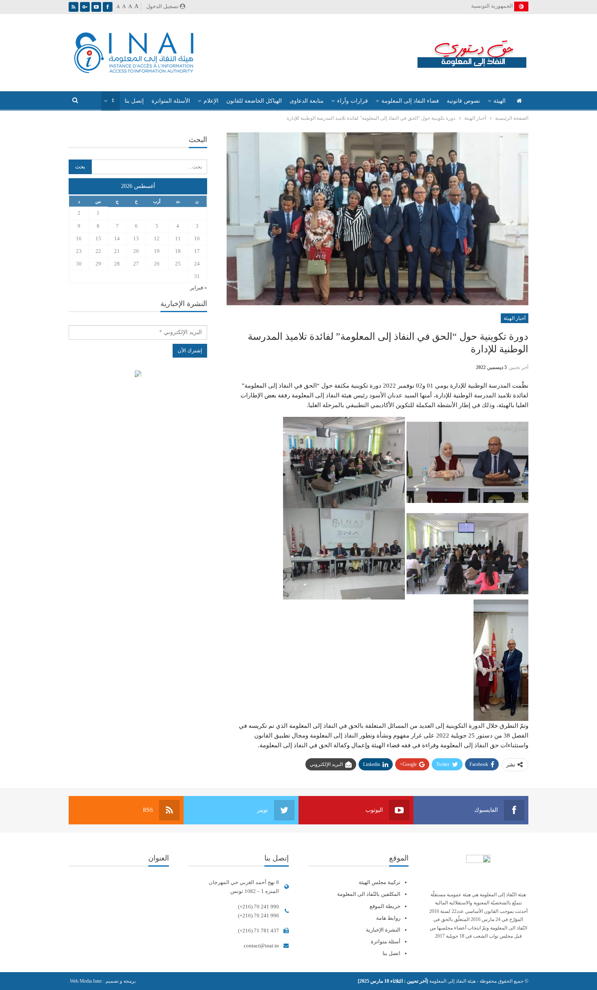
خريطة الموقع (385, 906)
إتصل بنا (134, 101)
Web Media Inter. (85, 981)
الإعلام (210, 101)
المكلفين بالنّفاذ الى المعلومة (368, 894)
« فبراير (198, 288)
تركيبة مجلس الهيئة (379, 882)
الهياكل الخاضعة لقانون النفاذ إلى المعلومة (137, 375)
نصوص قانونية (463, 101)
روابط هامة (388, 918)
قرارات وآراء (352, 101)
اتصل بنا (391, 953)
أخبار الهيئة (515, 318)
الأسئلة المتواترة (170, 101)
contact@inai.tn (261, 946)
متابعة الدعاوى (307, 101)
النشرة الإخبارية (383, 930)
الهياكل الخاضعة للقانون (254, 101)
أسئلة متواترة (385, 941)
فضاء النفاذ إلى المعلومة (410, 101)
